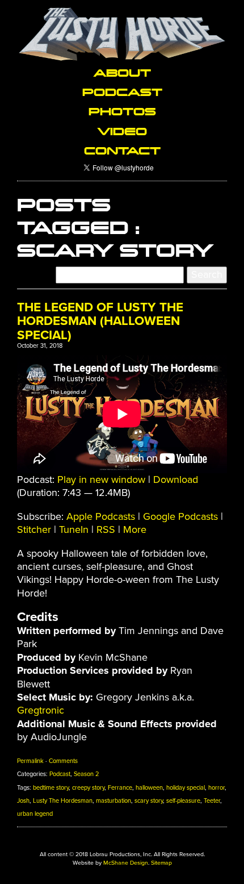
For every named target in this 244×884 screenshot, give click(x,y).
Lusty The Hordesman (62, 800)
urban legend (35, 814)
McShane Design (125, 862)
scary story (148, 800)
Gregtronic (40, 710)
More (134, 529)
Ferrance (120, 787)
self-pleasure (183, 800)
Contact (122, 150)
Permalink (30, 761)
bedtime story (51, 787)
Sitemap (161, 862)
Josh (23, 800)
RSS (105, 529)
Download (175, 479)
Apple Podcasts (100, 516)
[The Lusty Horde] (122, 34)
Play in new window (101, 479)
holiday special (185, 787)
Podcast (122, 91)
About (122, 72)
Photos (122, 110)
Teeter (212, 800)
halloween (149, 787)
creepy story (88, 787)
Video (122, 130)
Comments (63, 761)
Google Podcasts (180, 516)
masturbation (113, 800)
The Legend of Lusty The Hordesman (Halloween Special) (100, 321)
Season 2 (86, 774)
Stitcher (34, 529)
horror (216, 787)
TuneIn (74, 529)
